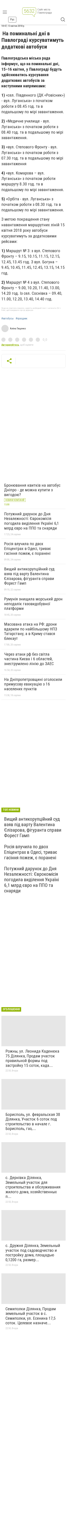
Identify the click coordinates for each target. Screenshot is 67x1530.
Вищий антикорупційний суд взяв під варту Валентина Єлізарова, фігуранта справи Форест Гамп (29, 576)
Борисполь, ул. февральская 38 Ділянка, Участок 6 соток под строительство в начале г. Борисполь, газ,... (32, 1121)
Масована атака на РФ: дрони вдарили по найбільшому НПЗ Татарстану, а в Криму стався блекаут (30, 631)
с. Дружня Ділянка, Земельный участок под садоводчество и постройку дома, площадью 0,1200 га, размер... (32, 1252)
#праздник (21, 318)
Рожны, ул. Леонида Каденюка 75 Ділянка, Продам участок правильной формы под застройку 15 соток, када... (32, 1058)
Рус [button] (12, 19)
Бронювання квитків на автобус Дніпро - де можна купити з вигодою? (32, 490)
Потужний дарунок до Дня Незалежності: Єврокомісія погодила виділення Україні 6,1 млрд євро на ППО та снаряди (31, 521)
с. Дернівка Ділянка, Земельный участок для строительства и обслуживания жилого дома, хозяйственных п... (32, 1187)
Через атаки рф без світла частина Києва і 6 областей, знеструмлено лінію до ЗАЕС (29, 659)
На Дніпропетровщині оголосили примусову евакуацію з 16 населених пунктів (33, 684)
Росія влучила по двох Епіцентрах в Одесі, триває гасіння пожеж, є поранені (27, 548)
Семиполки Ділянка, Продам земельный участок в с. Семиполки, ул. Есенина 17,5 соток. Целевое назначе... (30, 1316)
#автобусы (7, 318)
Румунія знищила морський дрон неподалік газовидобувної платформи (33, 604)
